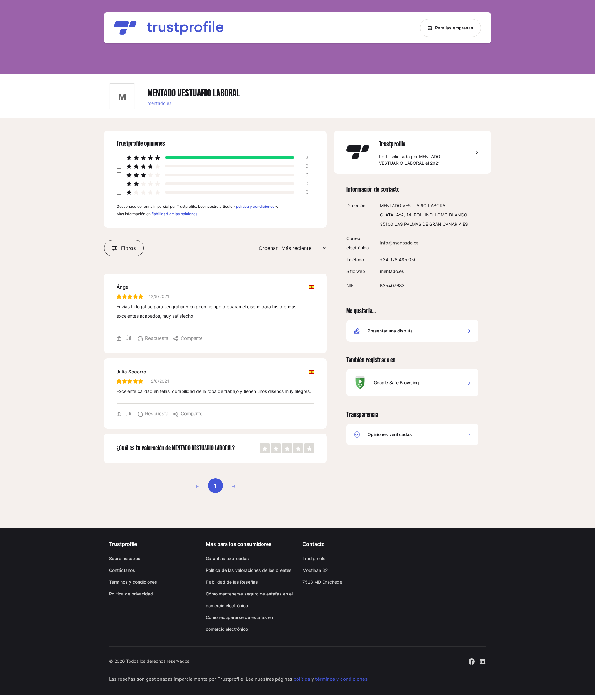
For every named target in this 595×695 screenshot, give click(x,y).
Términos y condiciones (133, 582)
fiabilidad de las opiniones (174, 214)
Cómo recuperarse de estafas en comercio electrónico (239, 623)
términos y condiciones (341, 679)
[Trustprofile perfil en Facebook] (472, 660)
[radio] (265, 448)
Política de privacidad (131, 593)
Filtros (128, 248)
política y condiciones (255, 206)
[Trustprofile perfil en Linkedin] (483, 660)
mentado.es (159, 103)
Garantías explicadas (227, 558)
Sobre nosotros (124, 558)
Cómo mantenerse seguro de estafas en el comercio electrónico (249, 599)
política (301, 679)
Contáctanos (122, 570)
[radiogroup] (287, 448)
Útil (128, 338)
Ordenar (268, 248)
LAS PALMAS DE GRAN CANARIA (427, 224)
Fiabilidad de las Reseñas (232, 582)
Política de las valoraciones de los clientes (249, 570)
